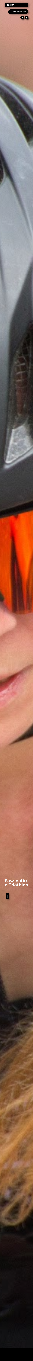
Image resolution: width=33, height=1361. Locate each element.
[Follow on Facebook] (26, 17)
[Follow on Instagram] (22, 17)
